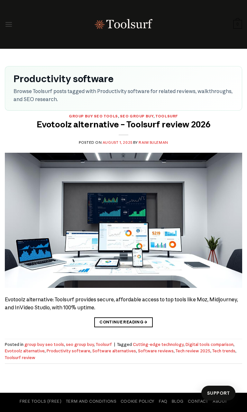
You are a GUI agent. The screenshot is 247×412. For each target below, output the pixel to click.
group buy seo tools (93, 116)
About (220, 401)
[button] (9, 24)
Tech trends (223, 350)
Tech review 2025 (193, 350)
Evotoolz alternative (25, 350)
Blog (177, 401)
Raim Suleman (153, 142)
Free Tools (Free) (40, 401)
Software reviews (156, 350)
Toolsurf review (20, 357)
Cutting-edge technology (158, 344)
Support (218, 393)
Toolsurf (166, 116)
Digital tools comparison (209, 344)
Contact (198, 401)
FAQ (163, 401)
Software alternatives (114, 350)
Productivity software (68, 350)
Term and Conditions (91, 401)
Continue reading (123, 322)
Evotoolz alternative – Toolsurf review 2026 (124, 124)
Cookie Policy (138, 401)
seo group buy (136, 116)
